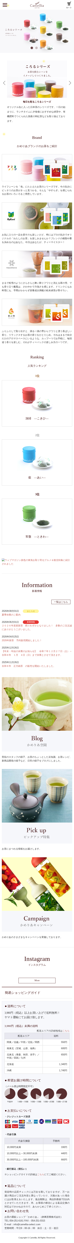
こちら (66, 1030)
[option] (37, 31)
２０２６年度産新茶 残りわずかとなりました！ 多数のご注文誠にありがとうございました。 (37, 627)
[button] (4, 83)
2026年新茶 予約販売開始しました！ (22, 640)
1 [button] (32, 48)
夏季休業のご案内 (11, 614)
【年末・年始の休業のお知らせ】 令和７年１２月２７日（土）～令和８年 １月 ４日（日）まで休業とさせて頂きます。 (37, 653)
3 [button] (41, 48)
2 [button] (37, 48)
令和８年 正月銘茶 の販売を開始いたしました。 (29, 666)
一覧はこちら (61, 602)
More (37, 980)
